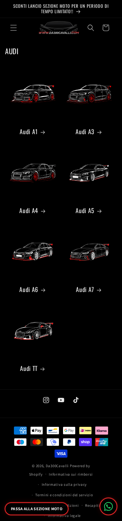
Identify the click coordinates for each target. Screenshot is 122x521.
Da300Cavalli (57, 465)
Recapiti (92, 505)
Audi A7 (85, 289)
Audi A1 (29, 132)
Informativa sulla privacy (64, 484)
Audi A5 (85, 210)
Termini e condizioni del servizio (64, 495)
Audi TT (28, 368)
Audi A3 (85, 132)
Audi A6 (28, 289)
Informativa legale (64, 515)
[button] (13, 27)
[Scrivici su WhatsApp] (108, 506)
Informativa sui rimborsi (71, 474)
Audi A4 (28, 210)
